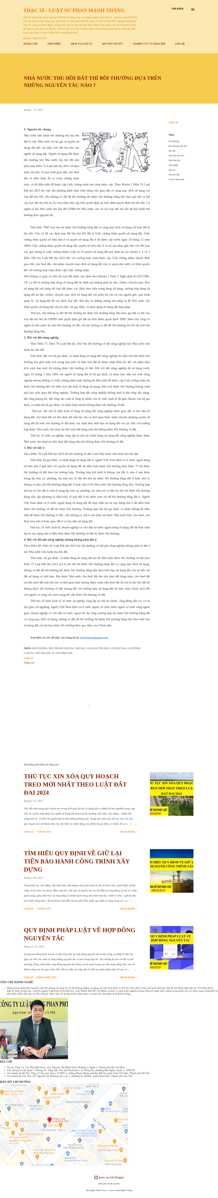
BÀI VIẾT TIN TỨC (112, 44)
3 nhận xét (43, 832)
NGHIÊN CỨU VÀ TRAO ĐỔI (149, 44)
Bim (118, 1184)
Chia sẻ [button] (173, 122)
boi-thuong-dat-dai (178, 146)
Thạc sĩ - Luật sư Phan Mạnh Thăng (73, 10)
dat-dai (172, 151)
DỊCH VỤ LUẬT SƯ (81, 44)
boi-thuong (174, 141)
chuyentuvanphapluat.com (94, 637)
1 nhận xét (43, 908)
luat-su (172, 170)
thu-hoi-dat (174, 174)
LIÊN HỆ (180, 44)
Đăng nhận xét (46, 977)
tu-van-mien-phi (176, 179)
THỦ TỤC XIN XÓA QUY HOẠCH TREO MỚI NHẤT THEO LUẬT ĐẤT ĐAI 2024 (75, 784)
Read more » (128, 832)
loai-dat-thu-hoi (176, 155)
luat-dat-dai (174, 160)
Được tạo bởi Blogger (111, 1177)
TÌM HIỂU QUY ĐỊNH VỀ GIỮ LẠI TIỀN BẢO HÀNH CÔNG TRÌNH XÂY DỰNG (77, 861)
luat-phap (173, 165)
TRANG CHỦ (30, 44)
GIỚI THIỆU (54, 44)
